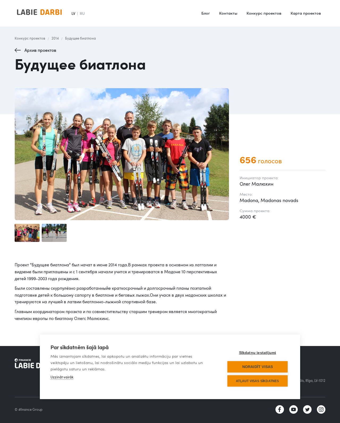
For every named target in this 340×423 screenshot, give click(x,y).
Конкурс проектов (263, 13)
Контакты (228, 13)
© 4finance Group (28, 409)
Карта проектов (306, 13)
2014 (55, 38)
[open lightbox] (122, 154)
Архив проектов (40, 50)
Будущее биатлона (80, 38)
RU (82, 13)
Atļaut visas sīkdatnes (257, 381)
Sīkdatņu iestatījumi (257, 353)
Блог (205, 13)
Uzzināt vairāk (61, 377)
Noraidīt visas (257, 367)
